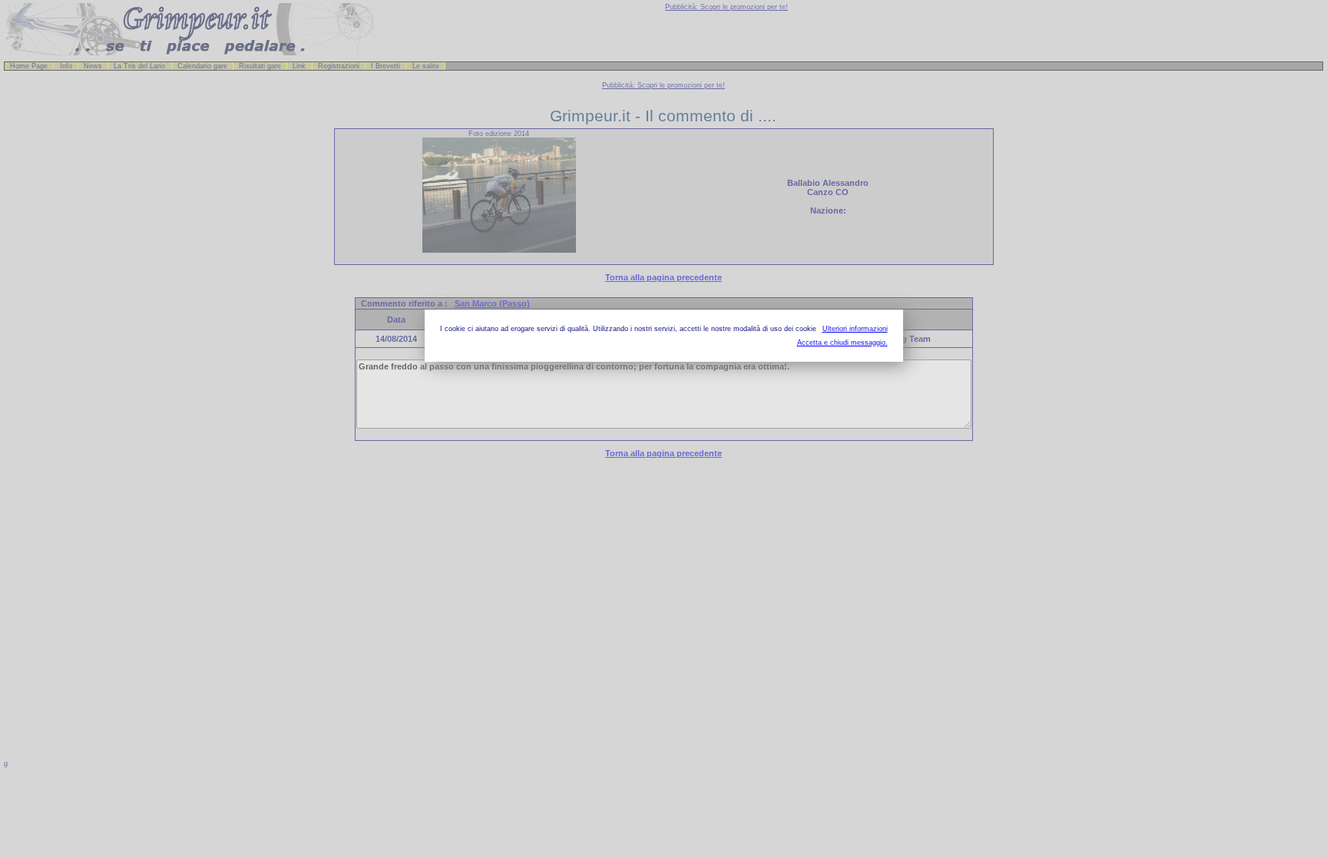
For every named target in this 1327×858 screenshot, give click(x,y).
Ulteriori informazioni (855, 329)
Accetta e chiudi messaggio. (842, 342)
